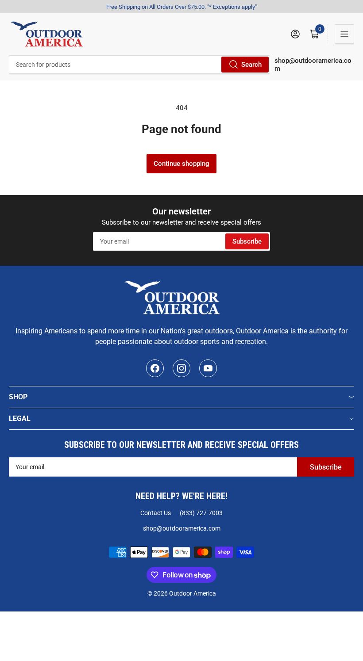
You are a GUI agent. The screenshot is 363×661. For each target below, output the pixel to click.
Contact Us (155, 512)
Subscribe (247, 241)
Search (251, 65)
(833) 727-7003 (201, 512)
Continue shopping (181, 164)
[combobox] (139, 64)
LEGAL (20, 418)
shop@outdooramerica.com (181, 528)
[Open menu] (344, 34)
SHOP (18, 397)
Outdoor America (192, 593)
